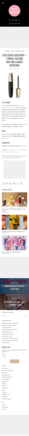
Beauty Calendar (16, 23)
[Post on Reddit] (17, 183)
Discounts (7, 51)
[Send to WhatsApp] (21, 183)
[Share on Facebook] (3, 183)
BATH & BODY (5, 388)
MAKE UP (4, 383)
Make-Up (13, 51)
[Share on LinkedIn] (14, 183)
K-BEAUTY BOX (5, 342)
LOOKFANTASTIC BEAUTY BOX (9, 329)
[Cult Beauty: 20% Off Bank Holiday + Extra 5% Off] (14, 199)
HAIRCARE (4, 392)
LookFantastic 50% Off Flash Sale (14, 287)
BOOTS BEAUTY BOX (7, 336)
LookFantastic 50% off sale (15, 150)
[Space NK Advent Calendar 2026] (14, 242)
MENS (3, 390)
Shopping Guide (20, 51)
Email (3, 354)
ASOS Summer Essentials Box (10, 152)
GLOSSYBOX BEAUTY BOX (8, 334)
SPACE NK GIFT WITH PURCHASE (10, 338)
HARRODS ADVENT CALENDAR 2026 (10, 323)
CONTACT (4, 409)
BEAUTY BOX (5, 368)
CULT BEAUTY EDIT (7, 327)
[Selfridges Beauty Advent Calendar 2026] (14, 222)
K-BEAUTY (4, 372)
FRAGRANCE (5, 381)
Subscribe (14, 361)
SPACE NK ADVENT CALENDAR (9, 325)
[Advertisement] (14, 37)
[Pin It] (10, 183)
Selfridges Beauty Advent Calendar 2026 (13, 231)
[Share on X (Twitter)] (7, 183)
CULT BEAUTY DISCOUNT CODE (10, 340)
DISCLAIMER (5, 407)
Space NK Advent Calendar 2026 (11, 252)
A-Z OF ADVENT (6, 379)
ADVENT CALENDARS (7, 377)
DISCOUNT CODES (6, 399)
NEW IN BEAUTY (6, 375)
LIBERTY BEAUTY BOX (7, 332)
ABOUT (3, 405)
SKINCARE (4, 385)
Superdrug (5, 138)
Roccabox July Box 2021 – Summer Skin (14, 303)
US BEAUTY (4, 396)
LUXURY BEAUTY (6, 394)
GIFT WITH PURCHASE (7, 370)
